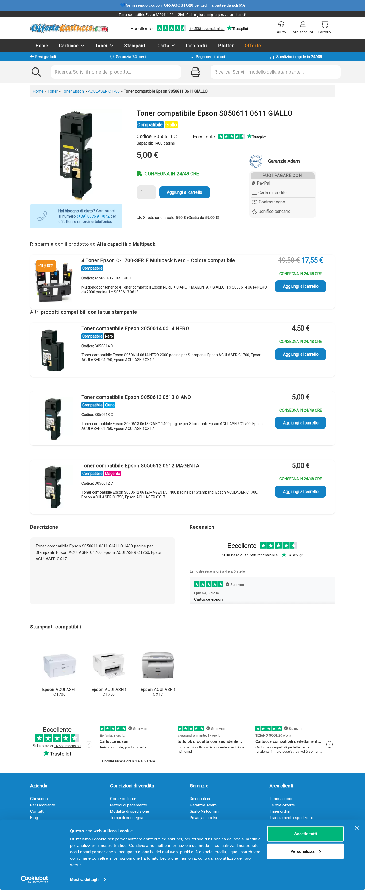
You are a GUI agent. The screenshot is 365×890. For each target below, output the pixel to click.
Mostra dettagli (84, 879)
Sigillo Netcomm (204, 811)
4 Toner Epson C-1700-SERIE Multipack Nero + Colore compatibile (158, 260)
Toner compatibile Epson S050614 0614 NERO (135, 328)
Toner (53, 91)
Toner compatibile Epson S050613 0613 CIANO (136, 397)
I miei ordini (280, 811)
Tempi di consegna (126, 817)
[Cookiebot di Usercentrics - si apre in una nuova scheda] (34, 880)
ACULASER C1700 (104, 91)
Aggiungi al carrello (184, 192)
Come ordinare (123, 798)
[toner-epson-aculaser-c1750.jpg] (108, 664)
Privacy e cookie (204, 817)
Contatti (37, 811)
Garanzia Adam (203, 805)
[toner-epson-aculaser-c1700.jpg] (59, 664)
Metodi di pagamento (128, 805)
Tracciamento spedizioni (291, 817)
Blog (34, 817)
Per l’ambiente (42, 805)
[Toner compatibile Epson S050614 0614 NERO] (53, 350)
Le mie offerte (282, 805)
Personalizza (302, 851)
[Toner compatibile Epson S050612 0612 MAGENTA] (53, 488)
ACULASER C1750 (109, 692)
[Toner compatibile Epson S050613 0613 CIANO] (53, 419)
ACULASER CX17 (158, 692)
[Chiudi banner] (357, 828)
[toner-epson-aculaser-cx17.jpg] (158, 664)
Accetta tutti (305, 833)
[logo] (69, 28)
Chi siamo (39, 798)
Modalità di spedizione (129, 811)
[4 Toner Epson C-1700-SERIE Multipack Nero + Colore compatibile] (53, 282)
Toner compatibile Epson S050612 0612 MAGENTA (140, 465)
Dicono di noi (201, 798)
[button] (83, 45)
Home (38, 91)
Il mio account (282, 798)
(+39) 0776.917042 (93, 216)
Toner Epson (73, 91)
